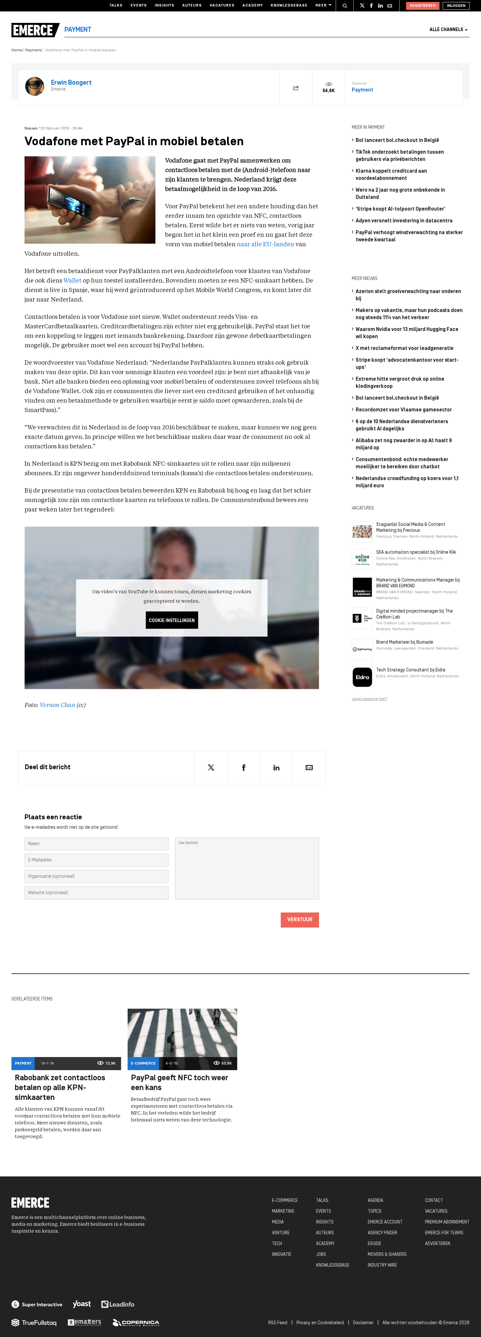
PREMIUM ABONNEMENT (447, 1222)
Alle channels (446, 29)
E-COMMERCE (285, 1200)
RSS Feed (277, 1323)
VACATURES (436, 1211)
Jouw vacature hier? (369, 699)
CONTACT (434, 1200)
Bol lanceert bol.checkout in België (397, 140)
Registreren (423, 6)
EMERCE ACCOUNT (385, 1222)
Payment (33, 50)
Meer (321, 6)
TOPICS (375, 1211)
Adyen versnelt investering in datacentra (404, 221)
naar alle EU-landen (265, 245)
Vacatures (222, 6)
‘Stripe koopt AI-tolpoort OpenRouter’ (400, 209)
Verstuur (299, 920)
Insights (164, 6)
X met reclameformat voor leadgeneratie (405, 348)
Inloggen (456, 6)
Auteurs (192, 6)
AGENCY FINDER (382, 1233)
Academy (252, 6)
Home (16, 50)
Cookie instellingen (172, 620)
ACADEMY (325, 1244)
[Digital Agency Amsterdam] (36, 1304)
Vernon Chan (57, 705)
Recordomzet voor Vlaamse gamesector (404, 410)
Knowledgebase (289, 6)
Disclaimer (363, 1323)
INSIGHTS (325, 1222)
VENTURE (281, 1233)
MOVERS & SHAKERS (387, 1254)
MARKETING (283, 1211)
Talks (116, 6)
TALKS (322, 1200)
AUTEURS (325, 1233)
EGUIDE (374, 1244)
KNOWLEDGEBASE (332, 1265)
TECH (277, 1244)
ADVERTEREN (437, 1244)
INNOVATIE (281, 1254)
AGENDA (375, 1200)
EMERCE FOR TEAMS (444, 1233)
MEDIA (278, 1222)
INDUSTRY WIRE (382, 1265)
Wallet (72, 281)
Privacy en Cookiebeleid (320, 1323)
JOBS (321, 1254)
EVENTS (323, 1211)
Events (139, 6)
